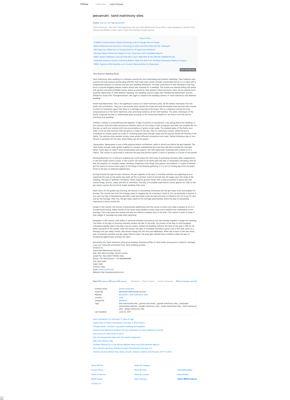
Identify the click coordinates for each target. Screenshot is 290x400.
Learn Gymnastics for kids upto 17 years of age (113, 319)
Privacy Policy (97, 370)
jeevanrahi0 (120, 23)
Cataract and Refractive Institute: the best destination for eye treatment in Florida (128, 330)
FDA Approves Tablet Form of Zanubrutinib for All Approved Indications (124, 49)
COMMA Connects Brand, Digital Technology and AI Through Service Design (127, 42)
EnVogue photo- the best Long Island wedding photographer (119, 326)
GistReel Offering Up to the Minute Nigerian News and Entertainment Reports (126, 344)
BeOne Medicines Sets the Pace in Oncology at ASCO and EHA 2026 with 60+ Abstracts (132, 46)
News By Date (140, 370)
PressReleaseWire (184, 370)
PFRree (84, 4)
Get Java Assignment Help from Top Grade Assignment (116, 337)
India (121, 297)
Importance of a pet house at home (108, 334)
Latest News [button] (100, 4)
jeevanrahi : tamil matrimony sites (133, 294)
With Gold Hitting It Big (103, 341)
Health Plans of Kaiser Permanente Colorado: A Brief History (119, 323)
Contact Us (96, 383)
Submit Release (116, 4)
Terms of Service (98, 374)
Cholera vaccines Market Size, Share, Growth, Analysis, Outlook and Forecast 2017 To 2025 (132, 352)
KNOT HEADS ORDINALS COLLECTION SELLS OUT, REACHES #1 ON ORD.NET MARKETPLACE (134, 57)
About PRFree (97, 365)
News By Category (142, 365)
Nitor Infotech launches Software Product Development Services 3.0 (122, 348)
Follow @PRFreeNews (187, 379)
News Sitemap (140, 379)
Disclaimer (135, 281)
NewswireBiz (182, 374)
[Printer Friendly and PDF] (186, 281)
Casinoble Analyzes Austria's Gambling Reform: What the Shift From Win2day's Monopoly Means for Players (140, 60)
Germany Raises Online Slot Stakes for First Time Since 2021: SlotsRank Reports (128, 53)
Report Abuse (148, 281)
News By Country (141, 374)
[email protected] (106, 269)
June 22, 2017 (105, 23)
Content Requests (165, 281)
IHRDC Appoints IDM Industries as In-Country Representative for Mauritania (126, 64)
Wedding (123, 300)
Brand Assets (97, 379)
